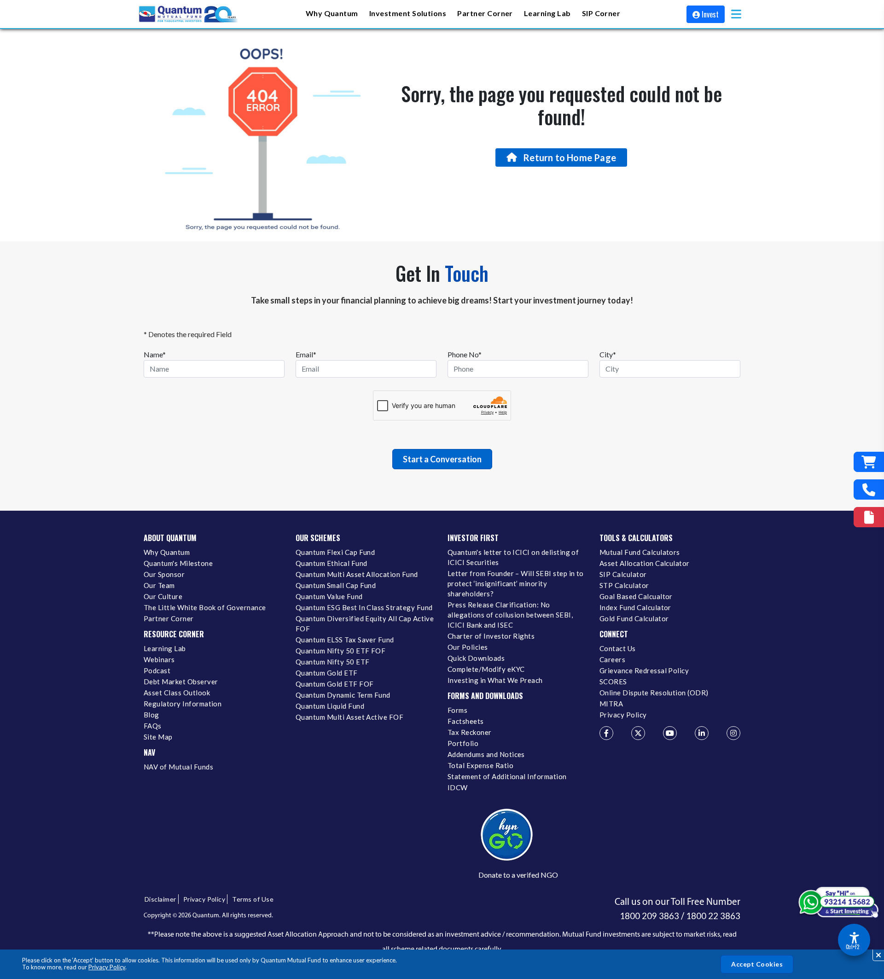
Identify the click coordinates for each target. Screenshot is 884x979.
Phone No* (465, 354)
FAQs (153, 726)
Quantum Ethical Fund (331, 563)
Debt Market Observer (181, 681)
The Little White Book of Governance (205, 607)
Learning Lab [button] (547, 13)
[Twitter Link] (638, 733)
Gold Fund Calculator (634, 618)
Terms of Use (252, 899)
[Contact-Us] (869, 489)
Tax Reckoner (470, 732)
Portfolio (463, 743)
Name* (155, 354)
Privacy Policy (106, 967)
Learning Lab (165, 648)
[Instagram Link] (733, 733)
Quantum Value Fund (329, 596)
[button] (736, 14)
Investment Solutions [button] (407, 13)
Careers (612, 659)
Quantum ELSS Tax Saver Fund (345, 639)
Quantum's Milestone (178, 563)
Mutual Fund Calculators (639, 552)
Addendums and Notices (486, 754)
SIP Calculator (623, 574)
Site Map (158, 737)
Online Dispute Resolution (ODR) (654, 692)
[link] (188, 14)
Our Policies (468, 647)
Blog (151, 715)
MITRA (611, 703)
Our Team (159, 585)
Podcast (157, 670)
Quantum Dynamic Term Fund (343, 695)
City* (607, 354)
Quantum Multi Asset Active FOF (349, 717)
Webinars (159, 659)
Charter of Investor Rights (491, 636)
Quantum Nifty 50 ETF (332, 662)
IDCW (458, 787)
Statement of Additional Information (507, 776)
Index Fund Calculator (635, 607)
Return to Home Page (569, 157)
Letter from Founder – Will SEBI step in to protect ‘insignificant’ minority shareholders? (516, 583)
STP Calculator (624, 585)
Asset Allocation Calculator (644, 563)
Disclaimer (160, 899)
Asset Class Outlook (177, 692)
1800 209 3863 (649, 916)
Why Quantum (167, 552)
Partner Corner (485, 13)
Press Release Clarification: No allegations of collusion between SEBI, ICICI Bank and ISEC (510, 614)
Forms (457, 710)
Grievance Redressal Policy (644, 670)
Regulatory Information (182, 703)
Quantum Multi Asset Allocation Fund (357, 574)
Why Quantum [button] (332, 13)
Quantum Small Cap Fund (336, 585)
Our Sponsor (164, 574)
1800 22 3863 (713, 916)
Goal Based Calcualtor (636, 596)
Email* (306, 354)
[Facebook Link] (606, 733)
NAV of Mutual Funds (178, 767)
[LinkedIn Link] (702, 733)
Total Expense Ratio (480, 765)
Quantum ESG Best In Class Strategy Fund (364, 607)
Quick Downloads (476, 658)
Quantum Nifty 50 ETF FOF (340, 651)
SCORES (613, 681)
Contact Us (617, 648)
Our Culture (163, 596)
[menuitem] (332, 14)
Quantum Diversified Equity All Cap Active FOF (365, 623)
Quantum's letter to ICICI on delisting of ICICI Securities (513, 557)
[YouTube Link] (670, 733)
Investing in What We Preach (495, 680)
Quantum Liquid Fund (330, 706)
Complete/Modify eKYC (486, 669)
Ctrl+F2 (852, 946)
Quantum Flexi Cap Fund (335, 552)
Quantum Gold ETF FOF (334, 684)
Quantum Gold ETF (327, 673)
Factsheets (466, 721)
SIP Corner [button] (601, 13)
